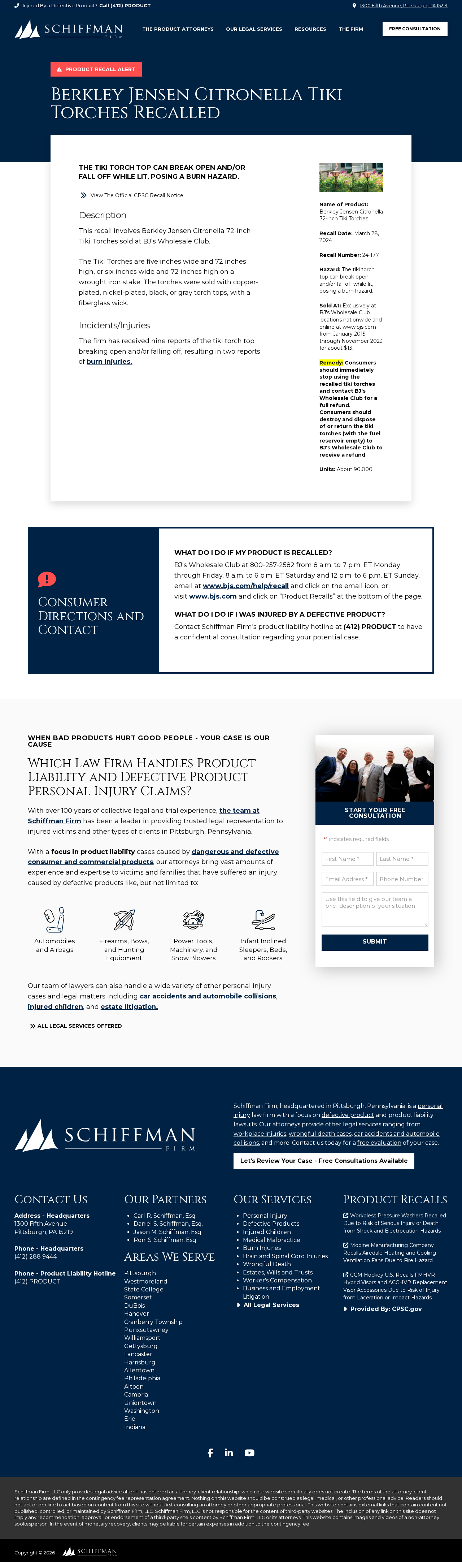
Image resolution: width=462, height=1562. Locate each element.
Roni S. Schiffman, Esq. (165, 1240)
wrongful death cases (320, 1133)
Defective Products (271, 1223)
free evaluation (379, 1142)
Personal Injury (265, 1215)
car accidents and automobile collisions (208, 996)
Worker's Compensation (277, 1280)
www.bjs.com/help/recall (246, 586)
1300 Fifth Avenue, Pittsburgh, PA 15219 (404, 5)
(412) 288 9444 (35, 1256)
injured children (55, 1007)
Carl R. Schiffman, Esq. (165, 1215)
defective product (348, 1115)
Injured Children (267, 1232)
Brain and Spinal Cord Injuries (285, 1256)
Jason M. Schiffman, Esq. (168, 1232)
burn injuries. (109, 362)
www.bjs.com (213, 596)
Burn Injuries (262, 1247)
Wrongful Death (267, 1264)
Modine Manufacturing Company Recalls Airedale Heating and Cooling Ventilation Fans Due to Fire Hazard (389, 1253)
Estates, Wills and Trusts (278, 1272)
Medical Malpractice (271, 1240)
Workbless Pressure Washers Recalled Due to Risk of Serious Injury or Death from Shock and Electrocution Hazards (394, 1223)
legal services (362, 1124)
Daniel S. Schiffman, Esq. (168, 1223)
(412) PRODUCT (130, 5)
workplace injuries (260, 1133)
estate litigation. (129, 1007)
